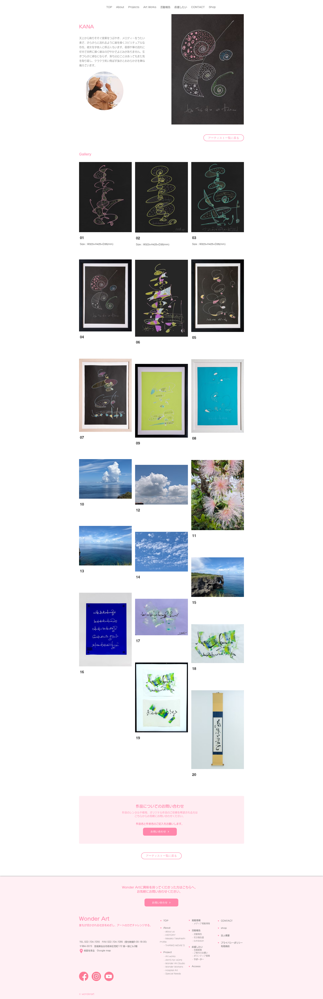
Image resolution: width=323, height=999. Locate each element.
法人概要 (225, 935)
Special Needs (173, 974)
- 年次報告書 (198, 937)
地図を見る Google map (97, 951)
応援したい (197, 947)
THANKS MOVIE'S (175, 945)
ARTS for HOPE (173, 960)
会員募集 (198, 950)
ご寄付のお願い (201, 953)
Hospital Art (171, 970)
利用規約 (225, 946)
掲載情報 (196, 920)
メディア (198, 923)
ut (169, 928)
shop (224, 928)
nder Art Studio (177, 963)
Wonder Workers (174, 967)
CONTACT (226, 921)
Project (167, 952)
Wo (167, 963)
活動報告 (196, 930)
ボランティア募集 (202, 956)
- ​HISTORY (169, 935)
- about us (169, 932)
